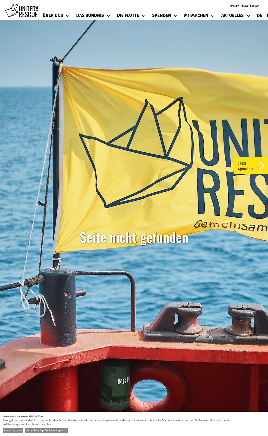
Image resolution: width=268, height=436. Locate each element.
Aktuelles (232, 15)
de (259, 15)
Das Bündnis (90, 15)
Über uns (53, 15)
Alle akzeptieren (13, 430)
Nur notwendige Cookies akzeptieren (46, 430)
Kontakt (254, 6)
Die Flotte (128, 15)
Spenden (161, 15)
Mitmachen (196, 15)
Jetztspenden (245, 166)
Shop (236, 6)
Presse (244, 6)
